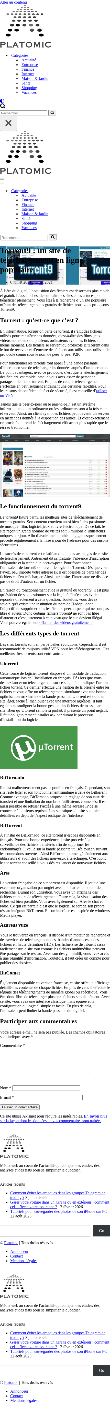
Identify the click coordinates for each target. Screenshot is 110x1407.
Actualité (28, 60)
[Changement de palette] (55, 101)
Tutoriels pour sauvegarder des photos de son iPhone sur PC (58, 1211)
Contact (16, 1256)
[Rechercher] (3, 107)
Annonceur (19, 1251)
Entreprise (29, 64)
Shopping (29, 88)
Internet (27, 74)
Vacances (29, 92)
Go (101, 1230)
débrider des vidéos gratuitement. (66, 622)
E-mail (7, 1097)
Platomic (11, 1243)
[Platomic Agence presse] (25, 46)
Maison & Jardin (34, 78)
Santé (25, 83)
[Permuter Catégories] (89, 191)
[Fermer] (8, 123)
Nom (5, 1088)
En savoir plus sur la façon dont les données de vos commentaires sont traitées (53, 1118)
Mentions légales (23, 1261)
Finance (27, 69)
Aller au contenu (13, 2)
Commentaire (12, 1045)
